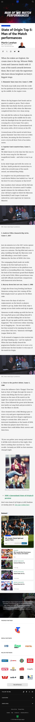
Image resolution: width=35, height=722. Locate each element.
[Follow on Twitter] (29, 691)
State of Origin (6, 25)
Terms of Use (14, 709)
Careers (8, 712)
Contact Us (16, 712)
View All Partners (17, 684)
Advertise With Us (24, 712)
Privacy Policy (21, 709)
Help (12, 712)
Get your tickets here (22, 505)
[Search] (33, 2)
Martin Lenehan (9, 42)
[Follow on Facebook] (26, 691)
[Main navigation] (2, 2)
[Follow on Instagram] (32, 691)
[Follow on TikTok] (23, 691)
